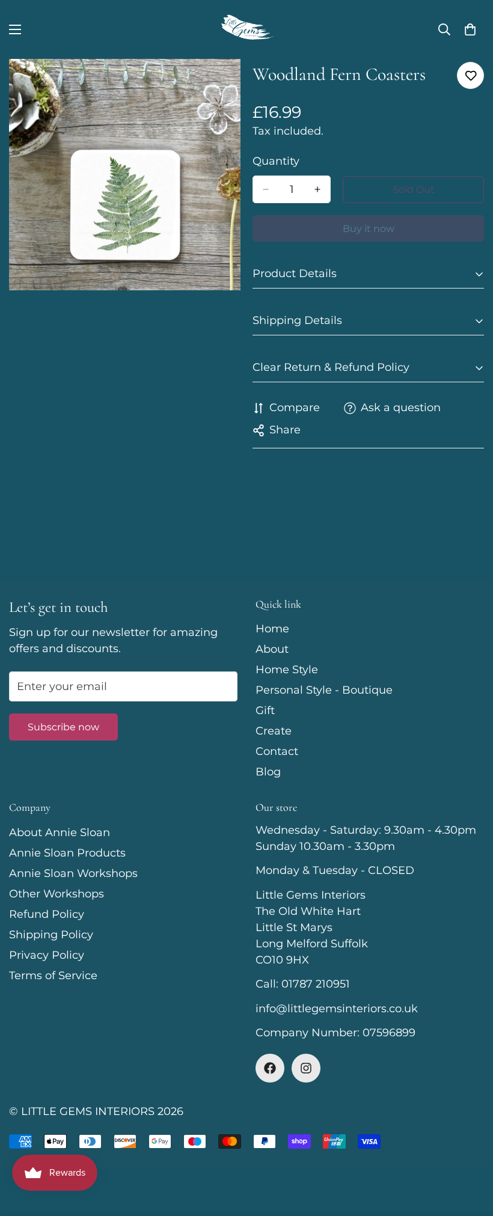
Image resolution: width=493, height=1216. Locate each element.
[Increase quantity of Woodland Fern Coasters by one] (317, 189)
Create (274, 731)
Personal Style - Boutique (324, 690)
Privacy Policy (46, 955)
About (272, 649)
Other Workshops (56, 893)
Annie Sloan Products (67, 853)
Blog (268, 771)
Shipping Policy (51, 934)
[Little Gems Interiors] (246, 29)
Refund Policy (46, 914)
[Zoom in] (220, 84)
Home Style (287, 669)
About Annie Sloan (59, 832)
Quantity (276, 161)
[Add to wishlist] (470, 75)
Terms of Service (53, 975)
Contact (277, 751)
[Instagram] (306, 1068)
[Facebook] (270, 1068)
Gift (265, 710)
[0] (470, 29)
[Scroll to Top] (469, 1150)
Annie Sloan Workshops (73, 873)
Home (272, 628)
